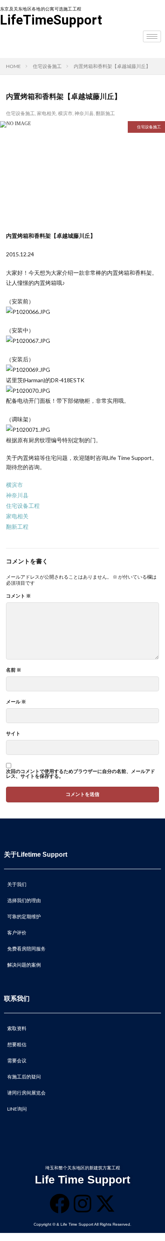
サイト (13, 733)
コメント (18, 596)
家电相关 (46, 113)
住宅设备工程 (23, 505)
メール (16, 701)
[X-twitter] (105, 1204)
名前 (13, 670)
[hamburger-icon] (152, 36)
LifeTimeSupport (51, 20)
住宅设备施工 (47, 66)
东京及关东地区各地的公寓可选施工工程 (40, 9)
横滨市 (65, 113)
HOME (13, 66)
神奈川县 (84, 113)
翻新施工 (105, 113)
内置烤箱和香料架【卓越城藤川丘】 (112, 66)
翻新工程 (17, 526)
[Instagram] (82, 1204)
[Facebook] (60, 1204)
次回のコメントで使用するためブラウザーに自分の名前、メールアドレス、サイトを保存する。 (80, 774)
